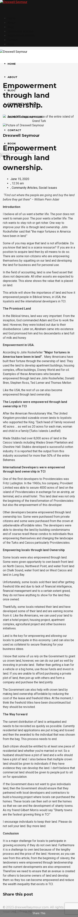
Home (12, 18)
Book (11, 44)
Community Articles (20, 31)
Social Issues (48, 188)
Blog (11, 27)
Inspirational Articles (21, 35)
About (11, 22)
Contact (13, 40)
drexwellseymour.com (32, 907)
